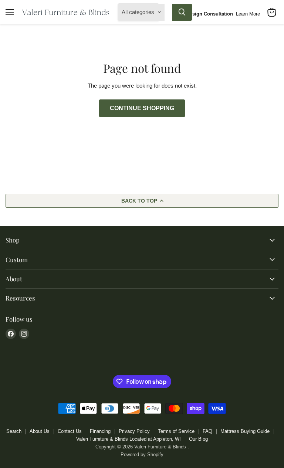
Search (13, 431)
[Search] (182, 12)
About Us (40, 431)
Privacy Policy (134, 431)
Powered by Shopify (142, 454)
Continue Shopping (142, 108)
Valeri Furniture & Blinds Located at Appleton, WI (128, 439)
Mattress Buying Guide (245, 431)
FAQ (207, 431)
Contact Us (70, 431)
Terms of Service (176, 431)
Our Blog (198, 439)
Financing (100, 431)
